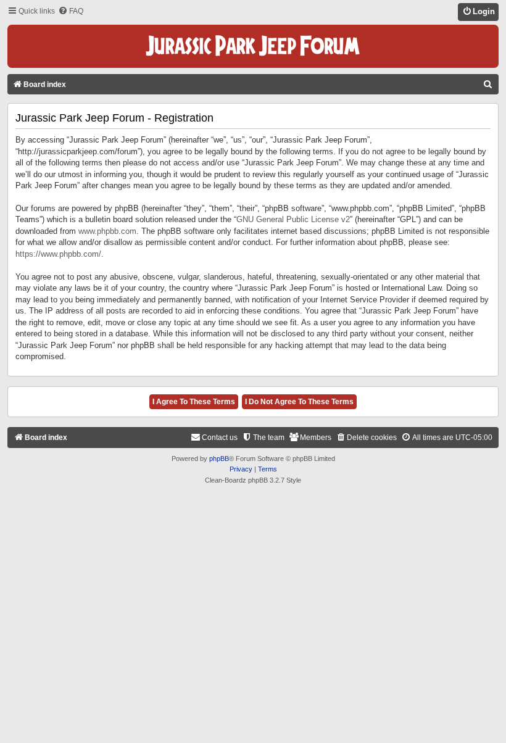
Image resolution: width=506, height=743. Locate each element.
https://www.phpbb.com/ (58, 254)
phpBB (219, 458)
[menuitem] (70, 11)
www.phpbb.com (107, 231)
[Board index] (253, 46)
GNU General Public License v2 (293, 219)
